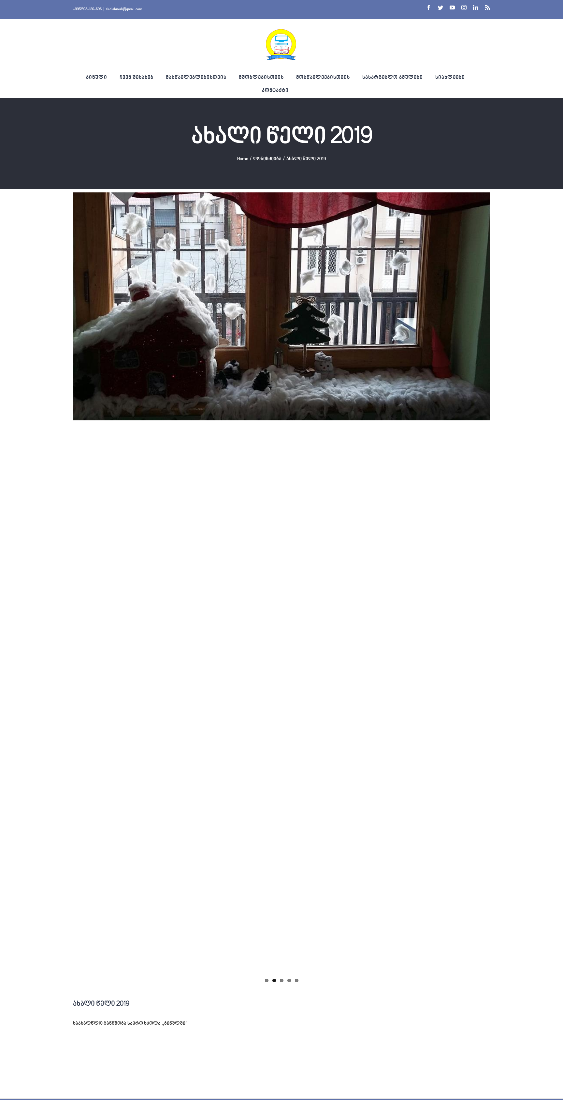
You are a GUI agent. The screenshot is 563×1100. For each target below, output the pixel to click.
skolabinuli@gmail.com (124, 9)
